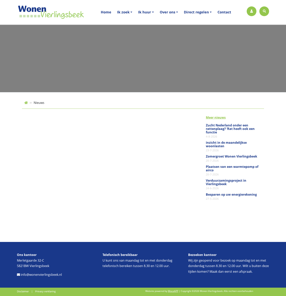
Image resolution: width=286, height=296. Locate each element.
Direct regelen (196, 12)
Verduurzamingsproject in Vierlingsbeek (226, 184)
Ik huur (144, 12)
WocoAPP (173, 291)
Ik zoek (123, 12)
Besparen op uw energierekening (231, 197)
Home (106, 12)
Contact (224, 12)
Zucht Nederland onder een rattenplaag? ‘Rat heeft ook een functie (230, 130)
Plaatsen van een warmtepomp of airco (232, 170)
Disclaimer (23, 291)
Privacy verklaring (45, 291)
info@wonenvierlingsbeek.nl (41, 274)
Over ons (167, 12)
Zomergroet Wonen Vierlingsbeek (231, 158)
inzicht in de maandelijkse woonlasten (226, 146)
